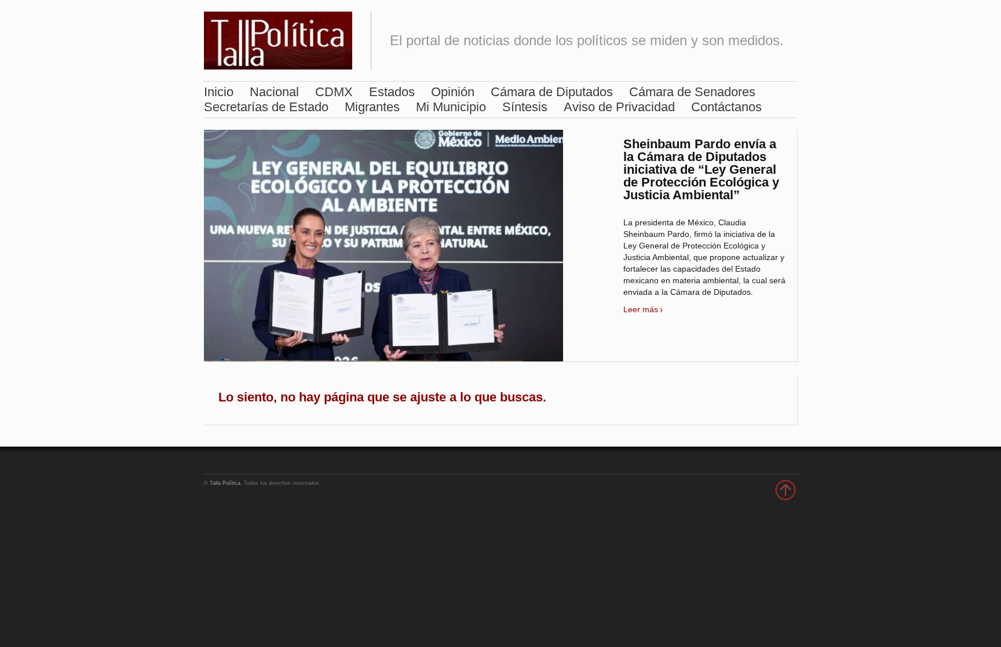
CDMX (334, 92)
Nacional (274, 92)
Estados (392, 92)
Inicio (218, 92)
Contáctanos (726, 107)
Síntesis (524, 107)
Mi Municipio (451, 107)
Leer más (640, 309)
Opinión (452, 92)
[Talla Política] (278, 37)
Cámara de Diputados (552, 92)
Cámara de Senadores (692, 92)
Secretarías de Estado (266, 107)
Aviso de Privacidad (619, 107)
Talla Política (225, 483)
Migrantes (372, 107)
